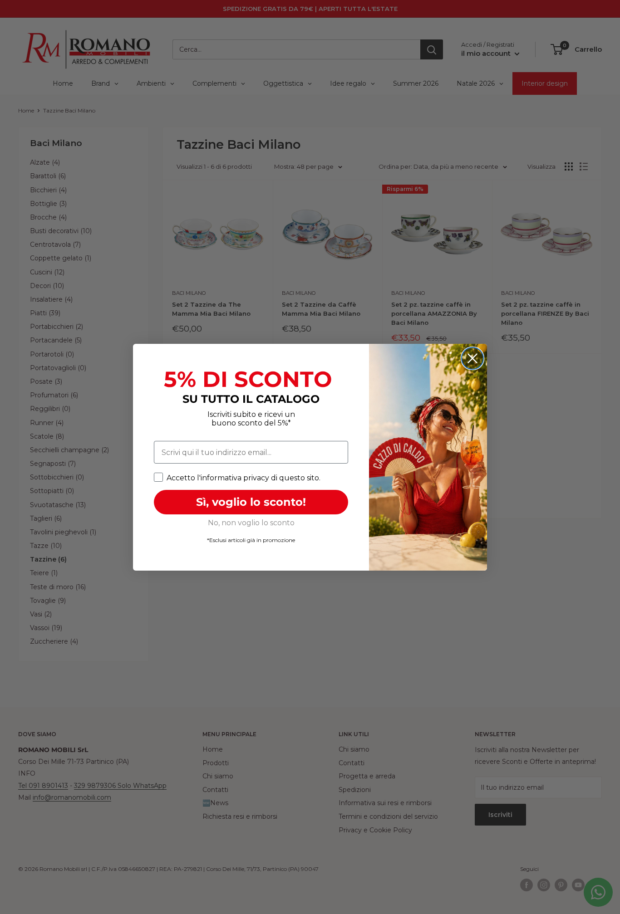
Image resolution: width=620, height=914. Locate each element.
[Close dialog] (472, 358)
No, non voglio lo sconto (251, 522)
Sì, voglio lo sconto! (251, 501)
